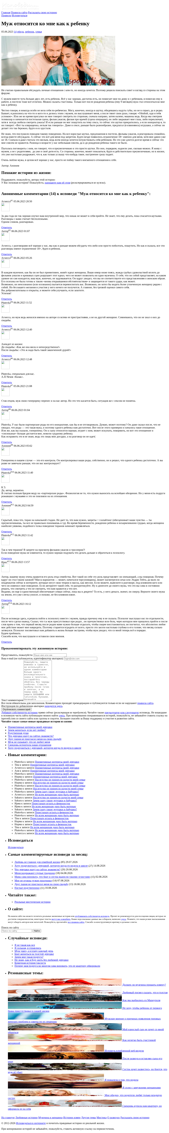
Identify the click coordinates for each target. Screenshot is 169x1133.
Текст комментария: (12, 700)
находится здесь (53, 706)
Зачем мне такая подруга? (29, 957)
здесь (62, 715)
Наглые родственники (27, 888)
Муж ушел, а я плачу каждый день (34, 951)
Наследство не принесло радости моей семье (60, 779)
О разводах (113, 1117)
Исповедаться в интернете (31, 1123)
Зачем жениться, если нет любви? (27, 730)
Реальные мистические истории (33, 901)
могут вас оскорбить (60, 919)
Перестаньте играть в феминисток (51, 803)
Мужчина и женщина (50, 1117)
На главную (8, 1117)
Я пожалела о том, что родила (121, 1079)
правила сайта (145, 703)
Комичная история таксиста (30, 963)
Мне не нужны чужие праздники (33, 880)
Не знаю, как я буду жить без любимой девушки (41, 960)
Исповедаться (19, 15)
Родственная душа (18, 733)
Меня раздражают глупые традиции (35, 873)
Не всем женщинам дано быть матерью (57, 794)
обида (20, 31)
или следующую (129, 712)
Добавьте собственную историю (19, 712)
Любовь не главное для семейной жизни (37, 862)
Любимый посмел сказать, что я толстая (145, 992)
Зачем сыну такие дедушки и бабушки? (57, 791)
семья (38, 31)
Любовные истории (26, 1117)
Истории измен (72, 1117)
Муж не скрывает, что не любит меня (29, 742)
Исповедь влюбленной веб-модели (124, 1050)
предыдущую (112, 712)
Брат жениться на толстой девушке (34, 954)
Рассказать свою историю (42, 12)
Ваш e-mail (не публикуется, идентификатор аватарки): (32, 658)
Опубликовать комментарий (16, 709)
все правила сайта (76, 922)
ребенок (29, 31)
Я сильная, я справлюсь (28, 948)
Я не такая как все (25, 945)
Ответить (6, 227)
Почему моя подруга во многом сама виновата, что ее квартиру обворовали (57, 965)
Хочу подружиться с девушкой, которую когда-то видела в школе (44, 748)
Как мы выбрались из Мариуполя (141, 1000)
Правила (6, 15)
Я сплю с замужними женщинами (141, 1087)
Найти (37, 931)
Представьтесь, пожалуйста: (17, 655)
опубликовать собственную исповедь (92, 916)
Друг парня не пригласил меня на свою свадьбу (35, 739)
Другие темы (88, 1117)
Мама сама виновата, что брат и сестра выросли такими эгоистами (52, 877)
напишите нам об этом (57, 182)
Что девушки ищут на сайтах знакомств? (31, 736)
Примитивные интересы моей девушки (30, 727)
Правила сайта (19, 12)
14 (15, 31)
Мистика (102, 1117)
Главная (5, 12)
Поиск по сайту (10, 927)
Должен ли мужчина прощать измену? (144, 984)
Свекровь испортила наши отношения (29, 745)
